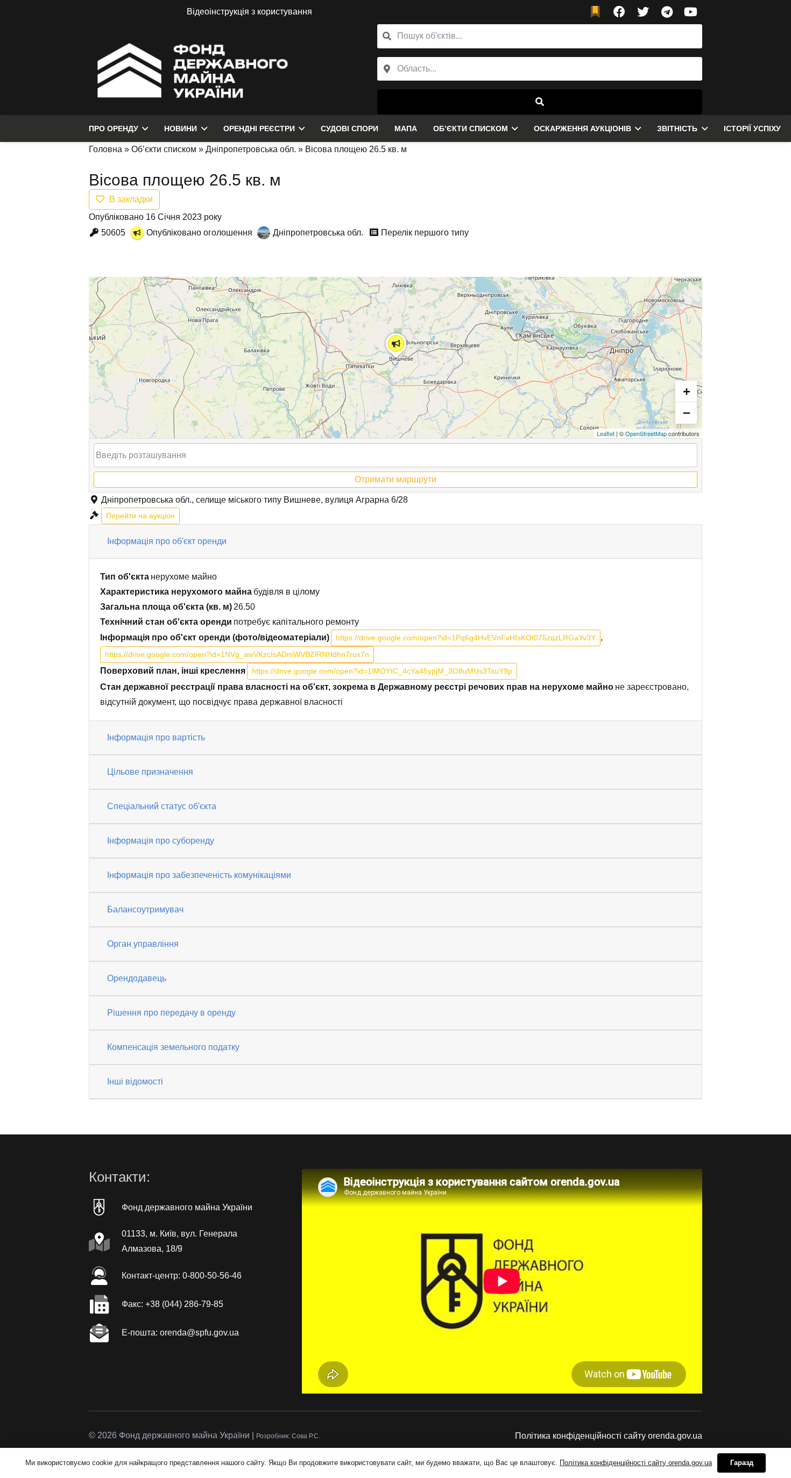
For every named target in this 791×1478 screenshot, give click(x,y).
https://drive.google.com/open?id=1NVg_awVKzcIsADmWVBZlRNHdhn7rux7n (237, 654)
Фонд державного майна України (187, 1207)
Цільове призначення (150, 771)
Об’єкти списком (163, 149)
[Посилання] (190, 69)
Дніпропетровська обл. (251, 149)
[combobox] (539, 69)
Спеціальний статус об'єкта (161, 806)
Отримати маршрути (395, 479)
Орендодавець (136, 978)
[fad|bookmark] (598, 12)
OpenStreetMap (646, 433)
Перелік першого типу (425, 232)
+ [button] (686, 391)
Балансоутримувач (145, 909)
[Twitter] (643, 12)
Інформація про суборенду (160, 840)
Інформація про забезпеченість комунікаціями (199, 875)
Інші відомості (135, 1081)
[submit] (539, 102)
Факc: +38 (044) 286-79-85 (172, 1304)
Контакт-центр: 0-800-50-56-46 (182, 1275)
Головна (105, 149)
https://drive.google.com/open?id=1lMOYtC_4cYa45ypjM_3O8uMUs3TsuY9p (382, 671)
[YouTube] (690, 12)
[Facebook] (619, 12)
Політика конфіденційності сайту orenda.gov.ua (608, 1435)
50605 (113, 232)
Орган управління (143, 943)
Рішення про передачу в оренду (171, 1012)
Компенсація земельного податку (173, 1047)
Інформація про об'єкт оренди (167, 541)
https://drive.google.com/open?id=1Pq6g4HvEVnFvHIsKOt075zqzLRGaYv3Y (466, 637)
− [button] (686, 412)
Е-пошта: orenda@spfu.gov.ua (180, 1332)
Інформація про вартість (156, 737)
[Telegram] (667, 12)
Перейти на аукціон (140, 515)
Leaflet (606, 433)
